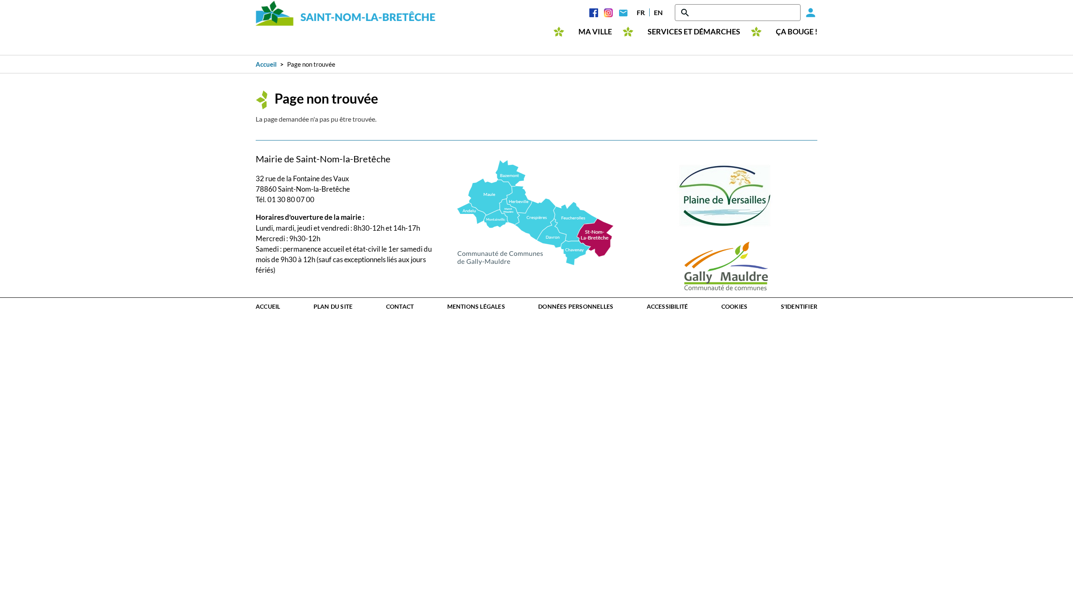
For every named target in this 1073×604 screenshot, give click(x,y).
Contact (623, 12)
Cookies (734, 306)
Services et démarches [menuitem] (694, 31)
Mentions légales (476, 306)
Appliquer (686, 13)
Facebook (593, 12)
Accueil (266, 64)
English (658, 12)
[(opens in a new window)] (535, 211)
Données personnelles (575, 306)
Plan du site (333, 306)
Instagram (608, 12)
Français (641, 12)
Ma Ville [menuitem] (595, 31)
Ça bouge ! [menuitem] (796, 31)
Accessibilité (667, 306)
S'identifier (799, 306)
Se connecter (809, 12)
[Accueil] (346, 13)
